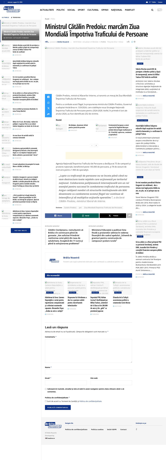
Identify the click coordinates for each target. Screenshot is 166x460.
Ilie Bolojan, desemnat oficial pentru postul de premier (78, 126)
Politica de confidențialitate (57, 397)
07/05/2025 (113, 137)
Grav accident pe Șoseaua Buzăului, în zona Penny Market (25, 110)
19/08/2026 (72, 309)
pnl (80, 208)
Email (48, 378)
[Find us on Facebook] (4, 2)
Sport (81, 9)
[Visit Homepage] (12, 9)
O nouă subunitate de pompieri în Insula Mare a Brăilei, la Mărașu (26, 165)
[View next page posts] (96, 145)
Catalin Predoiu (70, 208)
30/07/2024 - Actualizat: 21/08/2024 (85, 42)
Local (140, 64)
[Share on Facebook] (48, 97)
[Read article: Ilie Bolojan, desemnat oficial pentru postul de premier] (61, 128)
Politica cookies (97, 429)
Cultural (93, 9)
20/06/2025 (73, 130)
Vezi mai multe (20, 230)
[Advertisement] (94, 155)
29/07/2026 (117, 306)
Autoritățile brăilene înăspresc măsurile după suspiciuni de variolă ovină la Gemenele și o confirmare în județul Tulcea (26, 64)
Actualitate (47, 9)
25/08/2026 (49, 314)
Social (71, 9)
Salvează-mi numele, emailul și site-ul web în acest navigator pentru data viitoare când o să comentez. (85, 390)
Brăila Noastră (63, 42)
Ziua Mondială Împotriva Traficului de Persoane (103, 208)
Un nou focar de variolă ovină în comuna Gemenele (23, 136)
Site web (94, 378)
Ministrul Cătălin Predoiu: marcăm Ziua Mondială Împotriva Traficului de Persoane (20, 33)
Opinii (104, 9)
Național (116, 9)
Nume (48, 367)
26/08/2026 (140, 98)
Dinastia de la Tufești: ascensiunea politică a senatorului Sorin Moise (121, 300)
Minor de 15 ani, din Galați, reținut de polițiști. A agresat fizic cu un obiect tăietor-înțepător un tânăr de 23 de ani (26, 124)
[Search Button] (152, 10)
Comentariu (51, 337)
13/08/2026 (95, 314)
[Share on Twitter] (48, 108)
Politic (61, 9)
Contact (160, 2)
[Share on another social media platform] (48, 114)
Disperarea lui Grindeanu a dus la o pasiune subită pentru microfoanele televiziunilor (77, 301)
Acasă (47, 19)
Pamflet (130, 9)
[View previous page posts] (92, 145)
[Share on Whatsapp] (48, 103)
